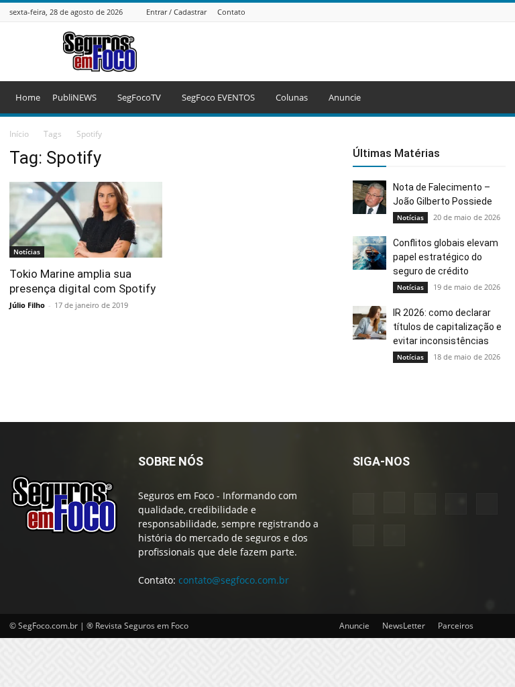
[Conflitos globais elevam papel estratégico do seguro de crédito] (369, 253)
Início (19, 134)
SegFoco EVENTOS (218, 97)
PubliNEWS (74, 97)
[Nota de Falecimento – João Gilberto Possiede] (369, 197)
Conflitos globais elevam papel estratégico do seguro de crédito (445, 256)
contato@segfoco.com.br (233, 580)
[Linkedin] (431, 12)
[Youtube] (498, 12)
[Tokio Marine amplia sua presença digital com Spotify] (85, 220)
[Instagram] (414, 12)
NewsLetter (403, 625)
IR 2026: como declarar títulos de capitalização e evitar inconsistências (447, 326)
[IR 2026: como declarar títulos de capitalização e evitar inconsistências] (369, 322)
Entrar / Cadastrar (176, 12)
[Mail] (448, 12)
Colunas (292, 97)
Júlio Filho (27, 305)
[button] (489, 97)
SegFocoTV (139, 97)
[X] (481, 12)
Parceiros (455, 625)
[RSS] (464, 12)
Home (27, 97)
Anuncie (345, 97)
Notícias (26, 251)
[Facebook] (397, 12)
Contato (231, 12)
